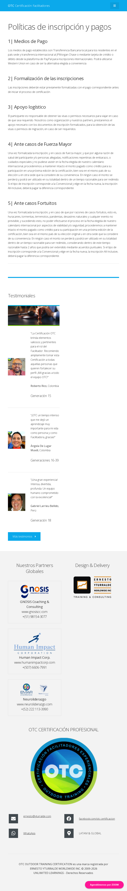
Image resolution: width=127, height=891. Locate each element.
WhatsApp (29, 833)
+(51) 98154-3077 (34, 616)
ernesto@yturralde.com (37, 816)
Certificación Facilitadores (29, 5)
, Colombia (45, 386)
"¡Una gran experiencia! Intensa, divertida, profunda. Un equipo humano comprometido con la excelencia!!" (44, 488)
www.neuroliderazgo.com (34, 704)
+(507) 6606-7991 (34, 667)
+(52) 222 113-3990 (34, 709)
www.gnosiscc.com (34, 611)
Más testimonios (22, 536)
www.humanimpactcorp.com (34, 662)
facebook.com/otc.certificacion (97, 819)
